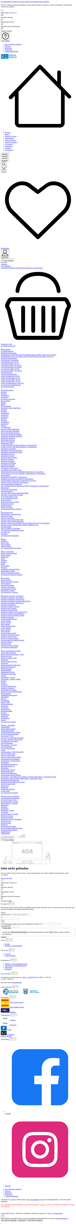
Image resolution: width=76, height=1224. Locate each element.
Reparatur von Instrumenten (13, 946)
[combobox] (10, 837)
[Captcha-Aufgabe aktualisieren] (3, 921)
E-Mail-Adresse (6, 914)
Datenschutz (8, 50)
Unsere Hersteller (10, 956)
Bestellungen (29, 268)
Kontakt (7, 944)
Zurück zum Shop (6, 878)
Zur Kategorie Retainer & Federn (11, 509)
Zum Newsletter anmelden (13, 44)
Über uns (7, 46)
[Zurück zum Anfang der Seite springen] (3, 1216)
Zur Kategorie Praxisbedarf (9, 793)
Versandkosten (34, 1199)
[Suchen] (20, 837)
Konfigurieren (22, 1220)
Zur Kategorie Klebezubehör (10, 535)
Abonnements (38, 268)
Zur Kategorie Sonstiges (8, 722)
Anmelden (4, 264)
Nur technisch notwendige (9, 1220)
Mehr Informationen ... (62, 1218)
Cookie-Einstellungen (11, 51)
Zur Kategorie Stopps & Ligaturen (11, 575)
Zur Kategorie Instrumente (9, 647)
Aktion (3, 912)
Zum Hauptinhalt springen (9, 1)
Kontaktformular (16, 982)
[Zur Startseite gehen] (9, 58)
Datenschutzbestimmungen (19, 932)
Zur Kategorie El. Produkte (9, 592)
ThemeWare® (58, 1213)
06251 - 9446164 (28, 977)
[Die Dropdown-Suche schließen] (23, 836)
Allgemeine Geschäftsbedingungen (16, 965)
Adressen (22, 268)
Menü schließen (8, 260)
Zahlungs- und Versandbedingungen (16, 964)
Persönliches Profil (13, 268)
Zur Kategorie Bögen (7, 387)
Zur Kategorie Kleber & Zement (11, 548)
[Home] (40, 96)
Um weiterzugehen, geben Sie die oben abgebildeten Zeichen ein (22, 924)
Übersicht (4, 268)
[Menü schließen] (1, 348)
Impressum (8, 48)
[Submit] (1, 917)
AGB (51, 932)
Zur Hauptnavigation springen (39, 1)
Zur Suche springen (24, 1)
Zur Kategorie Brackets (8, 346)
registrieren (7, 266)
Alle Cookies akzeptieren (35, 1220)
